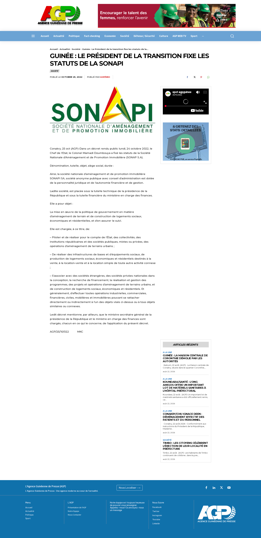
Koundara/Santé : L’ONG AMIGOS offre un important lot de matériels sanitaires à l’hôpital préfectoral (184, 386)
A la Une (167, 352)
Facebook (157, 507)
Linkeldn (156, 523)
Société (76, 49)
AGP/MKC (105, 77)
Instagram (157, 515)
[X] (194, 77)
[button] (230, 36)
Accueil (54, 49)
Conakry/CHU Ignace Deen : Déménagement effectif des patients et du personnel (183, 416)
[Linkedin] (214, 488)
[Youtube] (229, 488)
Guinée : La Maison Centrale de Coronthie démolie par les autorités (185, 358)
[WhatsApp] (208, 77)
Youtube (156, 519)
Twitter (155, 511)
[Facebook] (187, 77)
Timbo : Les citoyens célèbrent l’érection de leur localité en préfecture (185, 445)
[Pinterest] (201, 77)
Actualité (65, 49)
